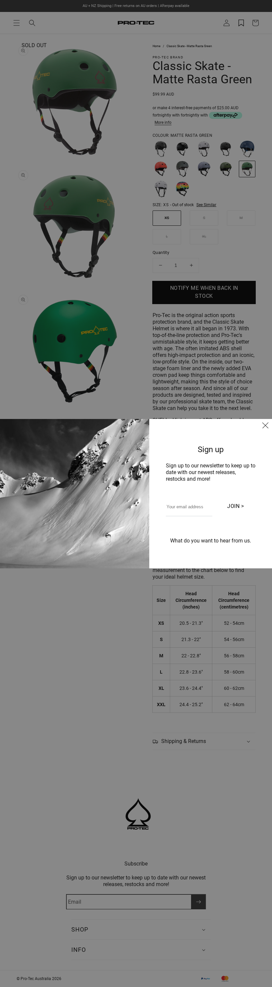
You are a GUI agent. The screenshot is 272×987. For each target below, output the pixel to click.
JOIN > (235, 506)
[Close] (265, 426)
